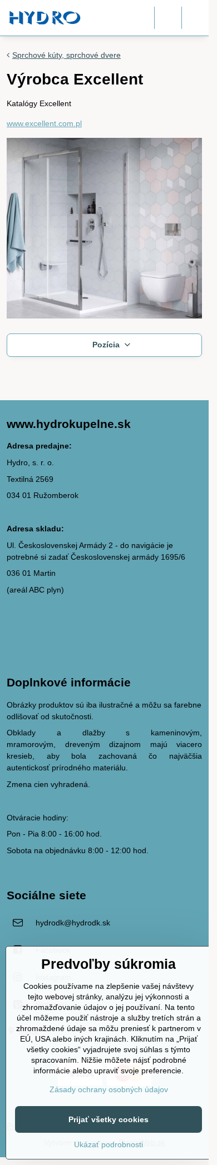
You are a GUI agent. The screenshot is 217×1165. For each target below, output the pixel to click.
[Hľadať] (168, 18)
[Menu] (195, 18)
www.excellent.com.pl (44, 123)
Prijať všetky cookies (108, 1119)
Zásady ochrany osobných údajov (109, 1089)
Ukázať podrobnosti (108, 1144)
